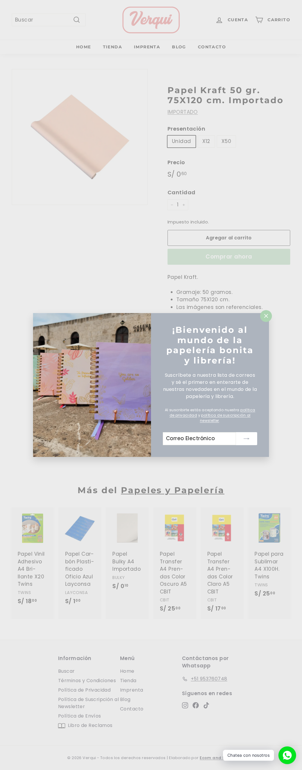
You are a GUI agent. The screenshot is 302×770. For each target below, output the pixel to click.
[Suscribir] (246, 438)
